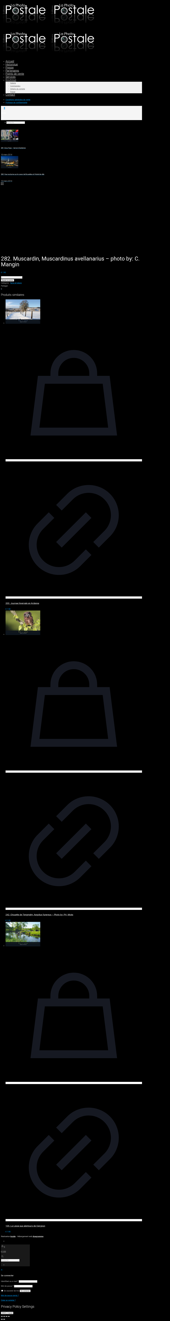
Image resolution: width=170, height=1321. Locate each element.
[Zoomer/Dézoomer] (2, 1316)
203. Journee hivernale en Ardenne (22, 603)
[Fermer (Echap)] (9, 1316)
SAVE (4, 1313)
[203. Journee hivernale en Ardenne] (23, 323)
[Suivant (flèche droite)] (4, 1319)
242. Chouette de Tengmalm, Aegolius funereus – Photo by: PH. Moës (39, 914)
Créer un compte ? (8, 1300)
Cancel (10, 1313)
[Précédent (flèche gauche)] (2, 1319)
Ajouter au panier (7, 280)
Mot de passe (7, 1286)
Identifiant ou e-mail (9, 1281)
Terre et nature (16, 283)
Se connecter (25, 1291)
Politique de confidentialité (16, 102)
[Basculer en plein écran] (4, 1316)
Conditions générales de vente (18, 100)
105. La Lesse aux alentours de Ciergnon (25, 1226)
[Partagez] (6, 1316)
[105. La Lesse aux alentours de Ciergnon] (23, 946)
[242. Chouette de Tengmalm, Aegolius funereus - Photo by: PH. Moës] (23, 634)
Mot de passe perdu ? (10, 1295)
